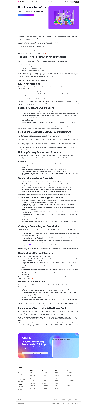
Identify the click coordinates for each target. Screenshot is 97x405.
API (31, 386)
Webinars (68, 382)
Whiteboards (32, 385)
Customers (57, 375)
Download (20, 384)
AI (18, 370)
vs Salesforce (45, 385)
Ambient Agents (21, 375)
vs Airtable (44, 388)
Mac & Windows (21, 387)
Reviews (56, 383)
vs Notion (44, 386)
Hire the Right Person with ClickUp (26, 14)
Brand (56, 386)
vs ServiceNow (45, 377)
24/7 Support (69, 372)
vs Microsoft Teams (46, 373)
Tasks (46, 289)
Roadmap (56, 388)
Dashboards (32, 378)
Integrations (32, 388)
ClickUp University (70, 380)
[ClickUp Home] (21, 2)
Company (56, 370)
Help (67, 370)
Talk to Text (20, 381)
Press (56, 385)
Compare (44, 370)
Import (68, 377)
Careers (56, 373)
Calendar (32, 377)
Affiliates (56, 377)
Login (72, 1)
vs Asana (44, 375)
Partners (56, 380)
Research (68, 385)
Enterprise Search (21, 379)
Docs (30, 244)
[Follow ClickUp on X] (24, 400)
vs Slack (44, 380)
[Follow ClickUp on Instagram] (22, 400)
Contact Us (69, 373)
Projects (31, 373)
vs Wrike (44, 383)
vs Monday (44, 378)
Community (69, 378)
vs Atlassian (44, 372)
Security (58, 403)
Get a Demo (69, 375)
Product (31, 370)
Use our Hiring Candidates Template (35, 353)
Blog (67, 383)
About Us (56, 372)
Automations (32, 383)
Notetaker (20, 377)
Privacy (63, 403)
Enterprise (53, 1)
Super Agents (20, 374)
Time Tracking (33, 380)
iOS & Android (21, 386)
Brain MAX (20, 389)
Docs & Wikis (32, 375)
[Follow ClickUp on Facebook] (20, 400)
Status (53, 403)
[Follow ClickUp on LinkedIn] (19, 400)
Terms (68, 403)
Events (56, 378)
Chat (31, 372)
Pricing (48, 1)
